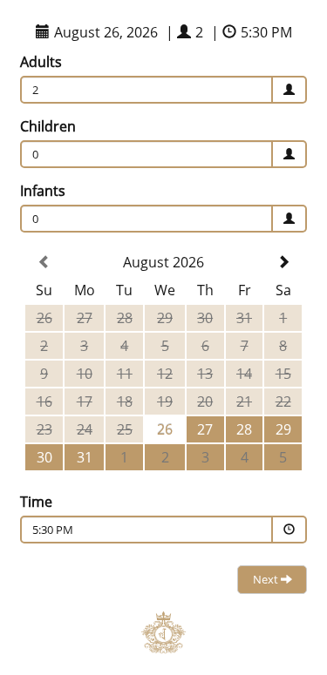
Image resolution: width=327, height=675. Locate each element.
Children (48, 126)
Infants (42, 190)
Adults (41, 61)
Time (36, 501)
